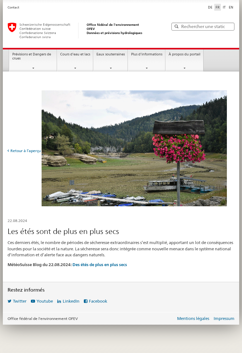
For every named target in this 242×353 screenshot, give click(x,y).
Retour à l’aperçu (25, 150)
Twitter (19, 301)
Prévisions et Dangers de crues (31, 56)
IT (224, 7)
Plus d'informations (146, 54)
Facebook (98, 301)
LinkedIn (71, 301)
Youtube (45, 301)
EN (231, 7)
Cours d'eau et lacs (75, 54)
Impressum (224, 318)
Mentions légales (193, 318)
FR (218, 7)
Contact (13, 7)
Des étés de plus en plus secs (99, 264)
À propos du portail (184, 54)
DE (210, 7)
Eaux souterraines (110, 54)
